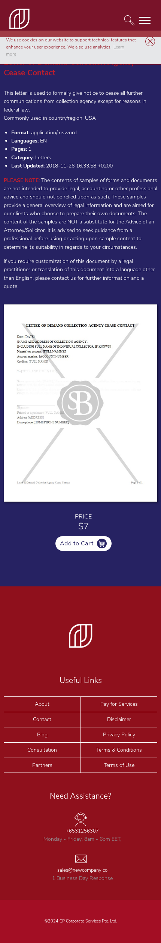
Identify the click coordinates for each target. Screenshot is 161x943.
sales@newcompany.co (82, 870)
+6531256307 (82, 831)
